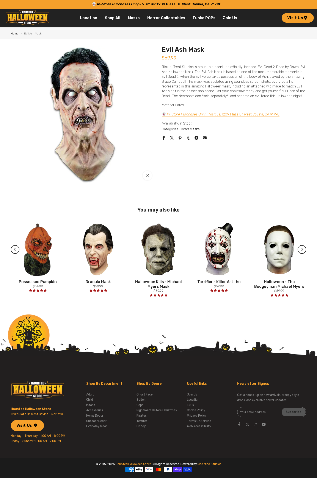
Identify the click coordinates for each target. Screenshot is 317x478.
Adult (90, 394)
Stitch (141, 400)
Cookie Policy (196, 410)
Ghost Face (145, 394)
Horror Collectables (166, 18)
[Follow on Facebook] (239, 424)
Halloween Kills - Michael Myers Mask (158, 284)
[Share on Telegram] (196, 138)
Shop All (112, 18)
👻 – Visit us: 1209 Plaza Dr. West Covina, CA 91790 (220, 114)
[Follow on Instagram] (255, 424)
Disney (141, 426)
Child (89, 400)
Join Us (230, 18)
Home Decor (94, 415)
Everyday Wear (96, 426)
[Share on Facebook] (164, 138)
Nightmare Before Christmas (157, 410)
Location (88, 18)
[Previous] (15, 249)
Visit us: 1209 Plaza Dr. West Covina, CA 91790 (182, 4)
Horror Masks (190, 129)
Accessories (94, 410)
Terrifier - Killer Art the (219, 281)
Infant (90, 405)
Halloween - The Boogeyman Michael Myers (279, 284)
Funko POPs (204, 18)
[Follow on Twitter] (247, 424)
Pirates (142, 415)
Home (15, 33)
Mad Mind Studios (209, 464)
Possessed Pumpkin (38, 281)
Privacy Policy (197, 415)
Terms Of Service (199, 421)
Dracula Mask (98, 281)
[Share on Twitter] (172, 138)
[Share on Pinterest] (180, 138)
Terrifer (142, 421)
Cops (140, 405)
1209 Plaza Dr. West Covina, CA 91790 (37, 414)
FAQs (190, 405)
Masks (134, 18)
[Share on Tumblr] (188, 138)
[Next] (302, 249)
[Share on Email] (205, 138)
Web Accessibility (199, 426)
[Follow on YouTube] (264, 424)
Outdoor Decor (96, 421)
